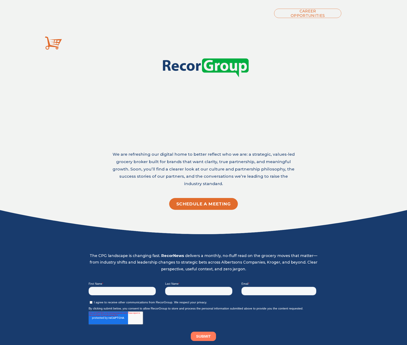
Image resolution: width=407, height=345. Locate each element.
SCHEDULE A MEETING (203, 203)
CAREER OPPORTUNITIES (308, 13)
